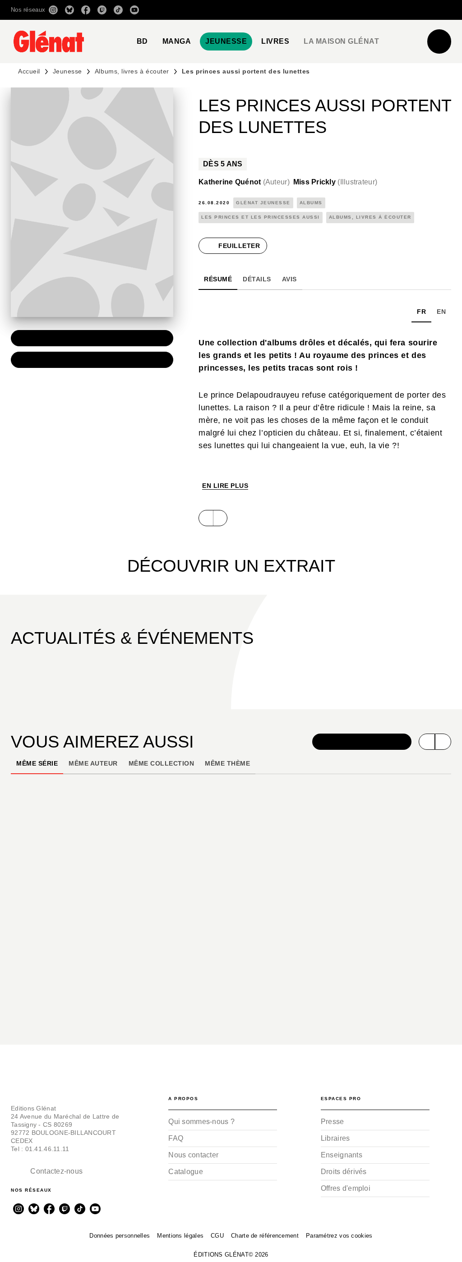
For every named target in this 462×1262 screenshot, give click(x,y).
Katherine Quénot (244, 182)
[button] (324, 10)
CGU (217, 1235)
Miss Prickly (335, 182)
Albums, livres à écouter (132, 71)
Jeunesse (67, 71)
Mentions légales (180, 1235)
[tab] (142, 41)
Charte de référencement (265, 1235)
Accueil (29, 71)
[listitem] (53, 10)
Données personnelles (119, 1235)
